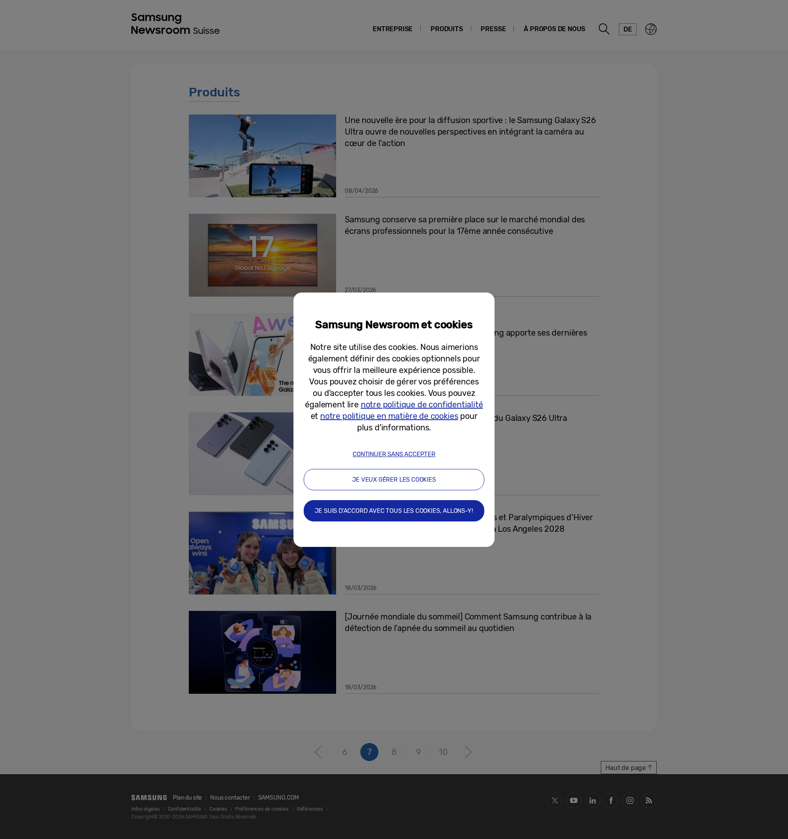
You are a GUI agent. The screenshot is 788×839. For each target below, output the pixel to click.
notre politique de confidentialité (422, 404)
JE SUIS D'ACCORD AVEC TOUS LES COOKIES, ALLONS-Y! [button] (394, 510)
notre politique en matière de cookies (389, 416)
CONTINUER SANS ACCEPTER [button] (394, 454)
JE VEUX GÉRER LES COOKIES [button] (394, 479)
